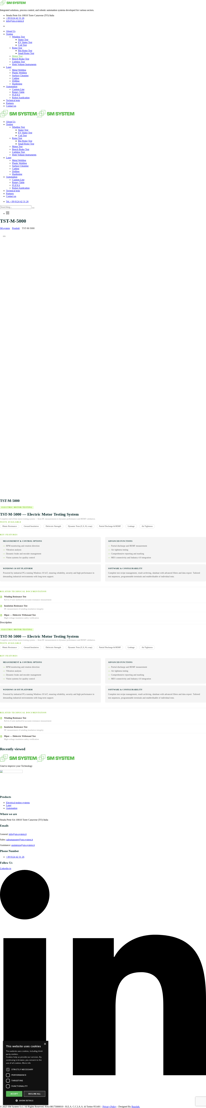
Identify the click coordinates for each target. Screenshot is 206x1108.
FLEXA (16, 94)
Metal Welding (19, 70)
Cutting (15, 78)
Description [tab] (6, 622)
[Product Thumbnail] (4, 236)
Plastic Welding (19, 72)
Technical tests (13, 100)
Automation (11, 86)
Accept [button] (14, 1094)
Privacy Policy (109, 1106)
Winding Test (18, 36)
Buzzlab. (136, 1106)
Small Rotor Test (26, 53)
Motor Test (17, 56)
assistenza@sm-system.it (23, 845)
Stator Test (23, 39)
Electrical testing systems (18, 802)
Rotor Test (17, 48)
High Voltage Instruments (24, 64)
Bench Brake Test (20, 59)
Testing (9, 34)
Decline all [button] (34, 1094)
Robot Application (21, 97)
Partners (10, 103)
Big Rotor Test (25, 50)
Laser (8, 67)
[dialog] (25, 1073)
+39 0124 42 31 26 (15, 18)
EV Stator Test (25, 42)
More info (26, 1063)
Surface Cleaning (20, 75)
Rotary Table (18, 92)
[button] (25, 1100)
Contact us (11, 106)
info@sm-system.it (15, 21)
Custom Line (18, 89)
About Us (10, 31)
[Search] (33, 207)
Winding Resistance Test (15, 596)
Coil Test (22, 45)
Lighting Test (18, 61)
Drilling (15, 81)
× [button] (45, 1044)
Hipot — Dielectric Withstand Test (20, 615)
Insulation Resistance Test (15, 606)
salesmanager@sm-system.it (19, 839)
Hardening (17, 84)
